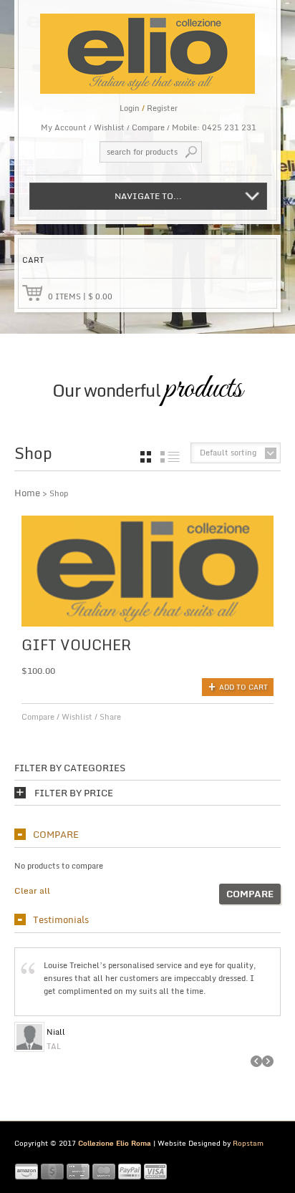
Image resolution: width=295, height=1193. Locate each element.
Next (268, 1061)
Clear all (32, 890)
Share (110, 716)
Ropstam (248, 1143)
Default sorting (228, 452)
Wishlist (109, 127)
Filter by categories (69, 768)
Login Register (149, 108)
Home (27, 493)
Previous (256, 1061)
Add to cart (243, 686)
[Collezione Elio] (147, 47)
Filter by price (73, 793)
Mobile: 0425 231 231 (214, 127)
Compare (148, 127)
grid (145, 457)
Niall (56, 1031)
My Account (64, 127)
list (170, 457)
